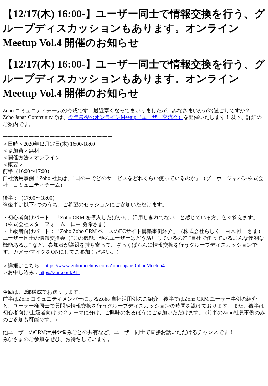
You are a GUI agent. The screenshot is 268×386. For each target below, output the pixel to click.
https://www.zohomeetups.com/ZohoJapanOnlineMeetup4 (104, 265)
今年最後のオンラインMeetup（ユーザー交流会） (125, 117)
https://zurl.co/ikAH (59, 272)
